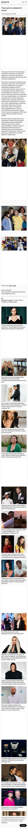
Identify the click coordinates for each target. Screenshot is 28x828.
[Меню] (26, 2)
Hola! (10, 286)
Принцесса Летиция (18, 292)
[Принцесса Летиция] (14, 153)
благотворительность (8, 294)
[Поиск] (23, 2)
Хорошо (23, 825)
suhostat (8, 290)
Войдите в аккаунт (7, 300)
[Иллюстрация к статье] (14, 26)
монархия (8, 292)
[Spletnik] (5, 2)
